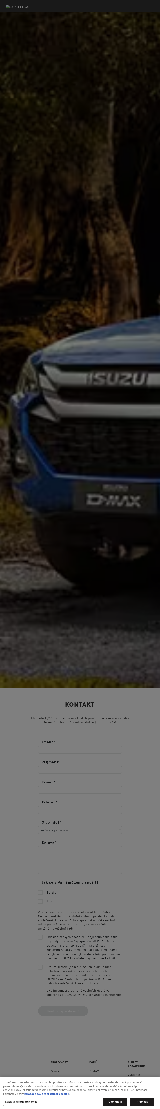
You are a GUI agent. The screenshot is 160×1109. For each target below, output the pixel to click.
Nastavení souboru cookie (21, 1101)
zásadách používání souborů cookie (46, 1094)
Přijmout (142, 1101)
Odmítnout (115, 1101)
